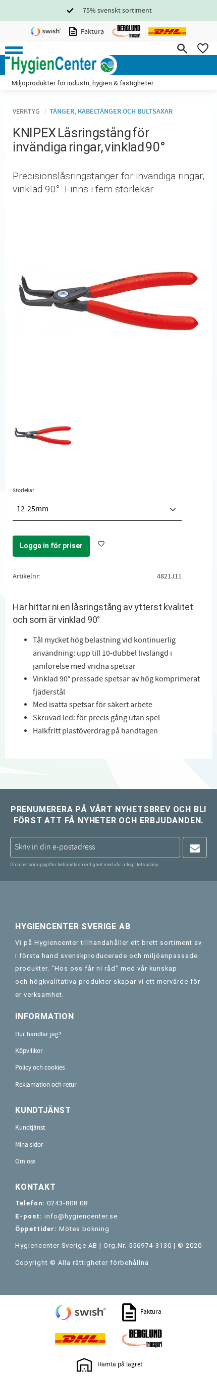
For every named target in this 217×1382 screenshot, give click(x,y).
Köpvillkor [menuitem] (29, 1051)
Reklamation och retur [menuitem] (46, 1085)
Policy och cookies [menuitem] (40, 1068)
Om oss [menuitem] (25, 1161)
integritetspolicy (140, 864)
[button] (14, 53)
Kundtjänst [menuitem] (30, 1128)
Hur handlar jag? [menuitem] (38, 1034)
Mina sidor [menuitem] (29, 1145)
